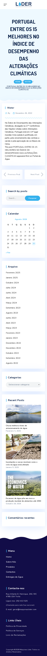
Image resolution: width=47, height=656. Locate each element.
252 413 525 (22, 601)
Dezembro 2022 (13, 343)
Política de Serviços (15, 630)
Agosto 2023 (12, 313)
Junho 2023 (11, 318)
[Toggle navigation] (5, 4)
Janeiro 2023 (12, 338)
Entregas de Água (14, 577)
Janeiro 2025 (12, 277)
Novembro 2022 (13, 348)
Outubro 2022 (12, 353)
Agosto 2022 (12, 363)
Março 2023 (11, 328)
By (9, 113)
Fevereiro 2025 (13, 272)
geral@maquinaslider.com (24, 609)
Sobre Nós (11, 562)
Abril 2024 (11, 298)
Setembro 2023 (13, 308)
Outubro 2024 (12, 282)
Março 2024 (11, 303)
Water (10, 107)
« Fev (8, 252)
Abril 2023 (11, 323)
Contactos (10, 572)
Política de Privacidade (16, 626)
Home (9, 557)
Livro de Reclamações (16, 635)
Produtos (10, 567)
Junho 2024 (11, 292)
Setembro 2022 (13, 358)
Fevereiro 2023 (13, 333)
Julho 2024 (11, 287)
